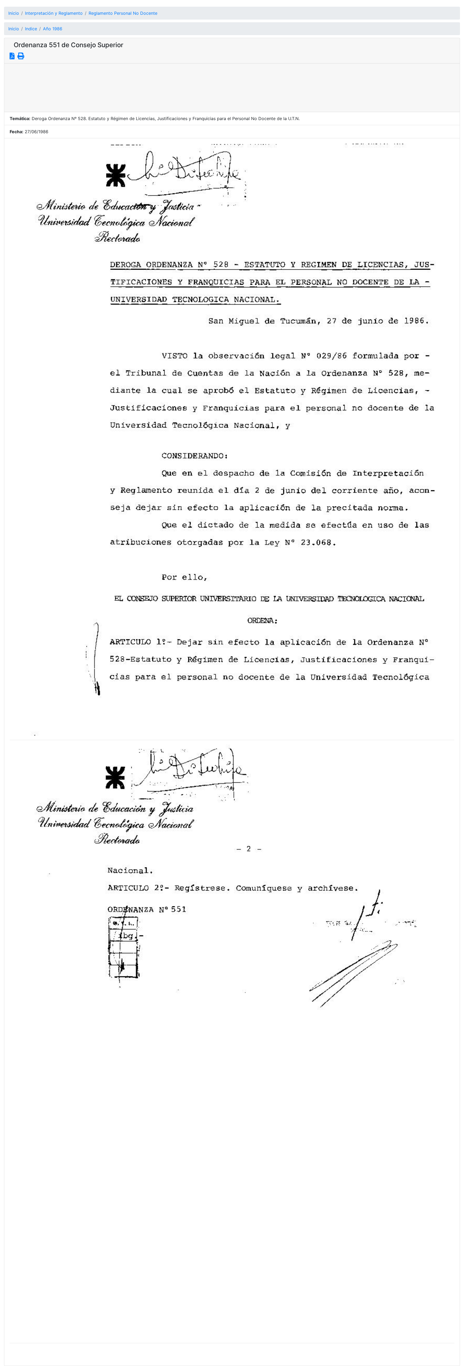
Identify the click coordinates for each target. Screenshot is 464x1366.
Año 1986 (52, 28)
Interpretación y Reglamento (54, 13)
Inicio (13, 13)
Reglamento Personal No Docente (123, 13)
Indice (31, 28)
